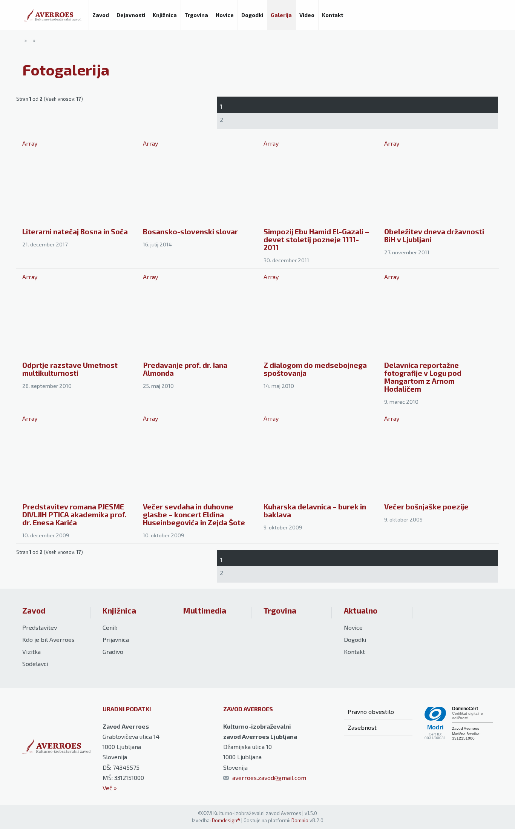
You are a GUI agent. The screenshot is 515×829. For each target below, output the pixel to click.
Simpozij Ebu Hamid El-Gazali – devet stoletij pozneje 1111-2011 (316, 239)
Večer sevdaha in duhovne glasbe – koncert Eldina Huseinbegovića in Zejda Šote (194, 514)
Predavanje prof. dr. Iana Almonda (185, 369)
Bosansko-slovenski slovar (190, 231)
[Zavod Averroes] (52, 15)
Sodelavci (35, 663)
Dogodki (355, 639)
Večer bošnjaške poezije (426, 506)
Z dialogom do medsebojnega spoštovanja (315, 369)
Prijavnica (116, 639)
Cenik (110, 627)
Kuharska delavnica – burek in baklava (315, 510)
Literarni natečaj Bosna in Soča (75, 231)
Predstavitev (39, 627)
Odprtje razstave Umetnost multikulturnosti (70, 369)
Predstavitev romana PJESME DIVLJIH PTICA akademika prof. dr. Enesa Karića (74, 514)
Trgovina (280, 610)
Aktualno (360, 610)
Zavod (33, 610)
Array (29, 143)
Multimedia (204, 610)
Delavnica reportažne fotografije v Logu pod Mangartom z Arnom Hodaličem (422, 377)
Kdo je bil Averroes (48, 639)
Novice (353, 627)
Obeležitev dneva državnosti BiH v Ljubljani (434, 235)
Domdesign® (226, 820)
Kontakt (354, 651)
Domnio (299, 820)
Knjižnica (119, 610)
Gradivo (113, 651)
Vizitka (31, 651)
